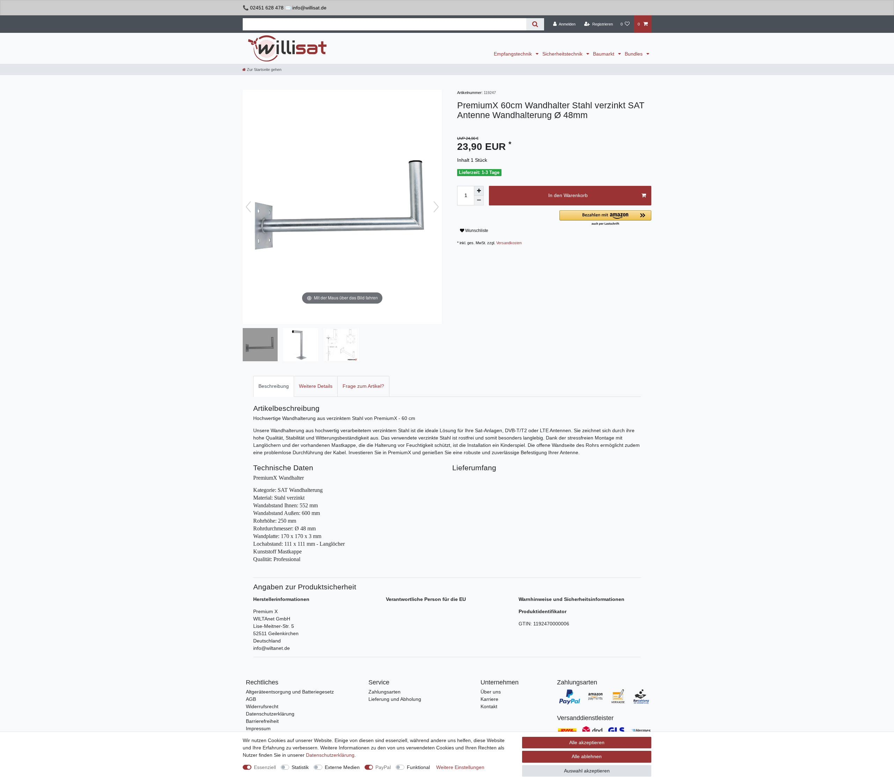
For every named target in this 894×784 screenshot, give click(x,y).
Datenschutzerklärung (270, 714)
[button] (605, 218)
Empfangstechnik (513, 54)
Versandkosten (509, 243)
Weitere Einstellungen (460, 767)
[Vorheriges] (248, 207)
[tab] (273, 386)
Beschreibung (273, 386)
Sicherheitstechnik (563, 54)
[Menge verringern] (479, 200)
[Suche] (535, 24)
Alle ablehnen (587, 756)
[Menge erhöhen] (479, 191)
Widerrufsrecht (262, 706)
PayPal (383, 767)
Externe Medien (342, 767)
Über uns (491, 692)
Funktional (418, 767)
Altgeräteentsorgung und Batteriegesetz (290, 692)
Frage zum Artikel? (363, 386)
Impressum (258, 728)
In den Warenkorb (568, 195)
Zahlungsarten (384, 692)
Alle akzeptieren (586, 742)
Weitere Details (315, 386)
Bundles (634, 54)
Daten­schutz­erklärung (330, 755)
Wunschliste (476, 230)
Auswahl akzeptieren (587, 771)
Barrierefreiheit (262, 721)
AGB (251, 699)
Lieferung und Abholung (394, 699)
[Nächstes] (436, 207)
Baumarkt (604, 54)
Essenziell (265, 767)
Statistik (300, 767)
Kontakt (489, 706)
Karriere (489, 699)
